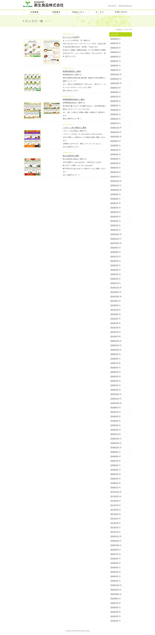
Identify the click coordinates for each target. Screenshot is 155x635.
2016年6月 (114, 558)
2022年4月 (114, 270)
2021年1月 (114, 336)
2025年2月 (114, 119)
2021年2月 (114, 332)
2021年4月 (114, 323)
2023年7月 (114, 203)
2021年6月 (114, 314)
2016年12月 (114, 536)
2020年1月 (114, 390)
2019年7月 (114, 412)
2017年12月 (114, 492)
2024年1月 (114, 176)
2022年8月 (114, 252)
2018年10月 (114, 447)
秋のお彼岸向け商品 (71, 156)
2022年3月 (114, 274)
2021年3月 (114, 327)
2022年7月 (114, 256)
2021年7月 (114, 310)
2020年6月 (114, 367)
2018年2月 (114, 483)
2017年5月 (114, 514)
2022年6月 (114, 261)
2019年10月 (114, 403)
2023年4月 (114, 216)
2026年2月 (114, 65)
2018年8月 (114, 456)
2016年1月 (114, 581)
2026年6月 (114, 48)
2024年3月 (114, 167)
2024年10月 (114, 136)
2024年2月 (114, 172)
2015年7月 (114, 603)
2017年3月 (114, 523)
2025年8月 (114, 92)
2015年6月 (114, 607)
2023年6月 (114, 207)
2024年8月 (114, 145)
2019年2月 (114, 430)
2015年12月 (114, 585)
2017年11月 (114, 496)
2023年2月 (114, 225)
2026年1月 (114, 70)
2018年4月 (114, 474)
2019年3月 (114, 425)
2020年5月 (114, 372)
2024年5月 (114, 159)
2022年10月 (114, 243)
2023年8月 (114, 199)
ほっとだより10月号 (71, 37)
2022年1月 (114, 283)
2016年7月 (114, 554)
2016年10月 (114, 545)
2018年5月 (114, 470)
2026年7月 (114, 43)
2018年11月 (114, 443)
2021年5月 (114, 318)
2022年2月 (114, 279)
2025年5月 (114, 105)
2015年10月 (114, 594)
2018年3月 (114, 478)
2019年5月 (114, 421)
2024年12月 (114, 127)
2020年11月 (114, 345)
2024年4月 (114, 163)
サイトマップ (112, 5)
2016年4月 (114, 567)
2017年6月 (114, 510)
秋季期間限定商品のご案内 (74, 99)
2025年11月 (114, 79)
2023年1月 (114, 230)
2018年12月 (114, 438)
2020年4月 (114, 376)
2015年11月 (114, 589)
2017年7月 (114, 505)
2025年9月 (114, 88)
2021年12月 (114, 287)
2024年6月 (114, 154)
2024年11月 (114, 132)
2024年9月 (114, 141)
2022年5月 (114, 265)
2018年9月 (114, 452)
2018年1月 (114, 487)
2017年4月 (114, 518)
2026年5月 (114, 52)
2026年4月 (114, 56)
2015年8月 (114, 598)
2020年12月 (114, 341)
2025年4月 (114, 110)
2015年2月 (114, 621)
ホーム (120, 29)
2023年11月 (114, 185)
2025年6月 (114, 101)
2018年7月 (114, 461)
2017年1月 (114, 532)
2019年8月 (114, 407)
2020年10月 (114, 350)
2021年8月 (114, 305)
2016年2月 (114, 576)
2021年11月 (114, 292)
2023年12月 (114, 181)
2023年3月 (114, 221)
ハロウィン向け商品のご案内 (74, 128)
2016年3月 (114, 572)
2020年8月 (114, 358)
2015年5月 (114, 612)
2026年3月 (114, 61)
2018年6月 (114, 465)
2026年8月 (114, 39)
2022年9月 (114, 247)
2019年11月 (114, 398)
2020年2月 (114, 385)
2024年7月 (114, 150)
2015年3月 (114, 616)
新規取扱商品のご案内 (72, 71)
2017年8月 (114, 501)
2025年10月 (114, 83)
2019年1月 (114, 434)
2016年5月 (114, 563)
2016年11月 (114, 541)
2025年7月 (114, 96)
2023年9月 (114, 194)
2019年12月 (114, 394)
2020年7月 (114, 363)
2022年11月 (114, 239)
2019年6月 (114, 416)
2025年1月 (114, 123)
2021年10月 (114, 296)
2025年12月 (114, 74)
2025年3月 (114, 114)
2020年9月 (114, 354)
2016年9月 (114, 549)
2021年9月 (114, 301)
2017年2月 (114, 527)
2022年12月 (114, 234)
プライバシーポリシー (125, 5)
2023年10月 (114, 190)
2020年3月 (114, 381)
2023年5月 (114, 212)
